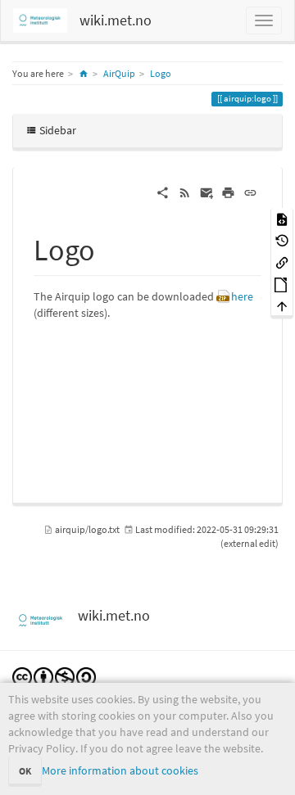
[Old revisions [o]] (282, 240)
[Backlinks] (282, 261)
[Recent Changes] (185, 191)
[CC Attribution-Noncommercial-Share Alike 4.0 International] (54, 676)
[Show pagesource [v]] (282, 218)
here (242, 296)
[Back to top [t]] (282, 306)
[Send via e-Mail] (207, 191)
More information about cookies (120, 770)
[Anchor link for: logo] (110, 247)
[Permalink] (250, 191)
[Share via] (163, 191)
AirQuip (119, 73)
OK (25, 771)
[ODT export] (282, 283)
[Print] (228, 191)
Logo (160, 73)
